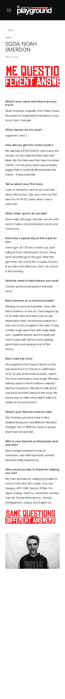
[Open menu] (9, 10)
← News (9, 30)
